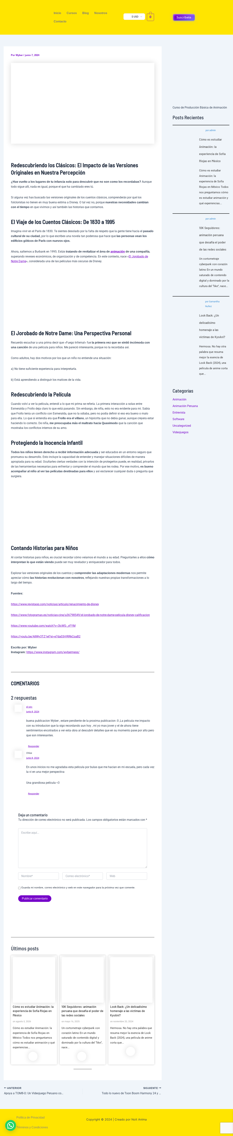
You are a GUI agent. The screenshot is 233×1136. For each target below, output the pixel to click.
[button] (10, 1125)
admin (212, 130)
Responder (33, 746)
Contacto (60, 21)
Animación (179, 399)
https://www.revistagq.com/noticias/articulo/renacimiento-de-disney (55, 604)
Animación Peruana (185, 406)
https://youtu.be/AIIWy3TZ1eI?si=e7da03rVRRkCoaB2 (45, 636)
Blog (85, 13)
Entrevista (179, 412)
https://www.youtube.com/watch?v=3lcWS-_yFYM (43, 625)
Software (178, 419)
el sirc (29, 706)
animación (117, 251)
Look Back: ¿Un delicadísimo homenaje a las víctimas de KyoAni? (131, 980)
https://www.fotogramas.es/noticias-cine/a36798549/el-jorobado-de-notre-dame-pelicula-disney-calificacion (80, 615)
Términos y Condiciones (32, 1127)
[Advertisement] (82, 295)
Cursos (72, 13)
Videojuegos (180, 432)
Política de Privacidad (30, 1117)
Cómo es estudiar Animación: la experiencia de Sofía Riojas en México (34, 980)
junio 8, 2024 (32, 711)
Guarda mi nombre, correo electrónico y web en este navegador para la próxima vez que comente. (78, 887)
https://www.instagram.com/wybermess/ (53, 652)
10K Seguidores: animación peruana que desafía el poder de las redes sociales (82, 980)
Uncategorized (182, 425)
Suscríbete (184, 17)
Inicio (57, 13)
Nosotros (100, 13)
